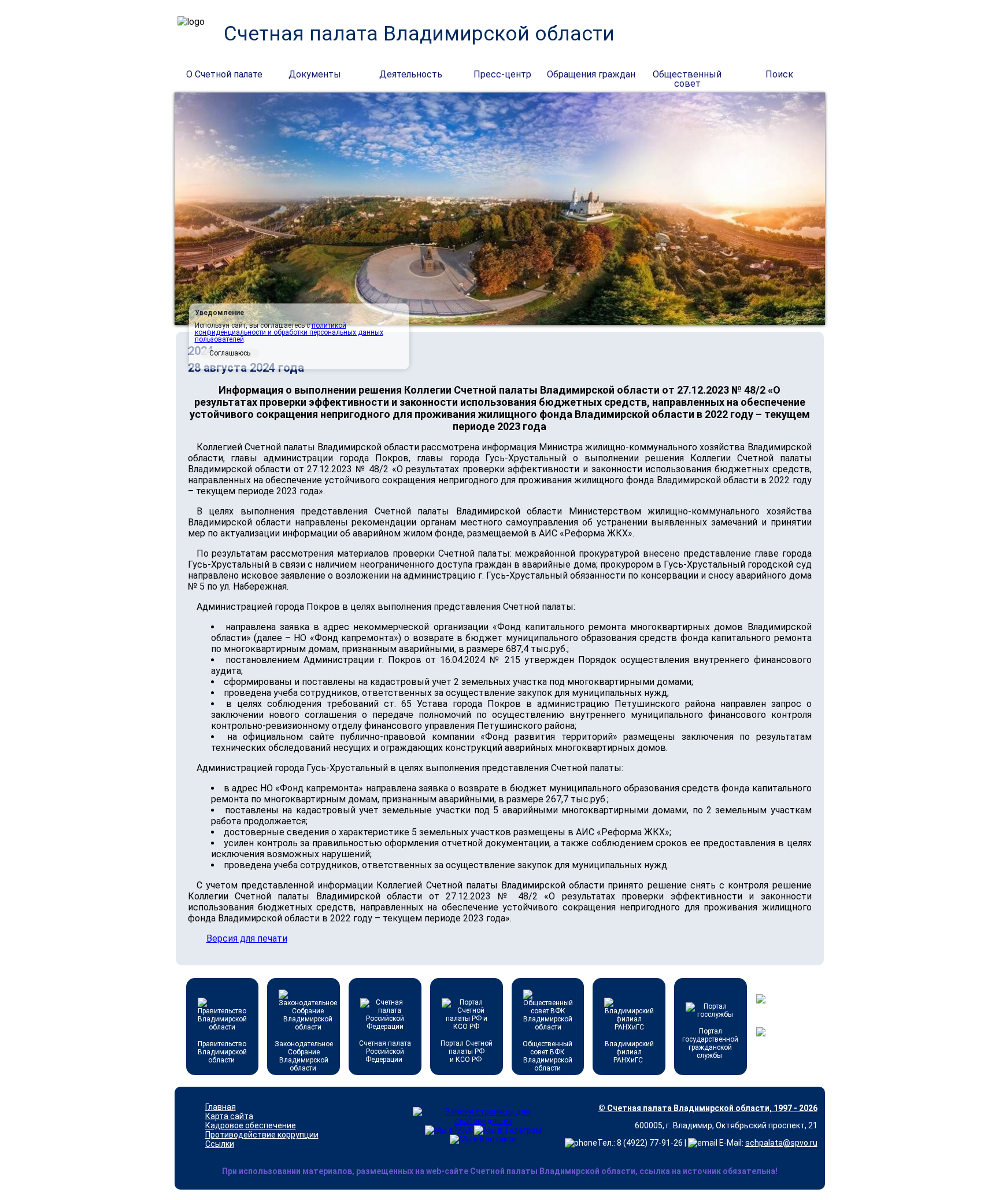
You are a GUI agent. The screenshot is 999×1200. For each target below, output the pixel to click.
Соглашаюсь (229, 353)
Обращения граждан (591, 74)
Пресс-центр (502, 74)
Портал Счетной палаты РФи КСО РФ (467, 1051)
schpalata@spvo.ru (781, 1142)
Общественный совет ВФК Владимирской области (547, 1056)
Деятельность (410, 74)
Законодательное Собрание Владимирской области (304, 1056)
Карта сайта (229, 1116)
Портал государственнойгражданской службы (710, 1043)
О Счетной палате (224, 74)
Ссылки (219, 1144)
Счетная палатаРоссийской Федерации (385, 1051)
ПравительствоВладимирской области (222, 1052)
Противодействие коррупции (262, 1134)
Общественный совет (687, 75)
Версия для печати (246, 938)
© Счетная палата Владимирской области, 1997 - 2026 (707, 1108)
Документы (314, 74)
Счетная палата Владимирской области (419, 34)
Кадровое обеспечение (250, 1125)
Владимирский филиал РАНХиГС (629, 1052)
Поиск (779, 74)
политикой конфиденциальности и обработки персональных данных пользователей (289, 332)
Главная (220, 1107)
